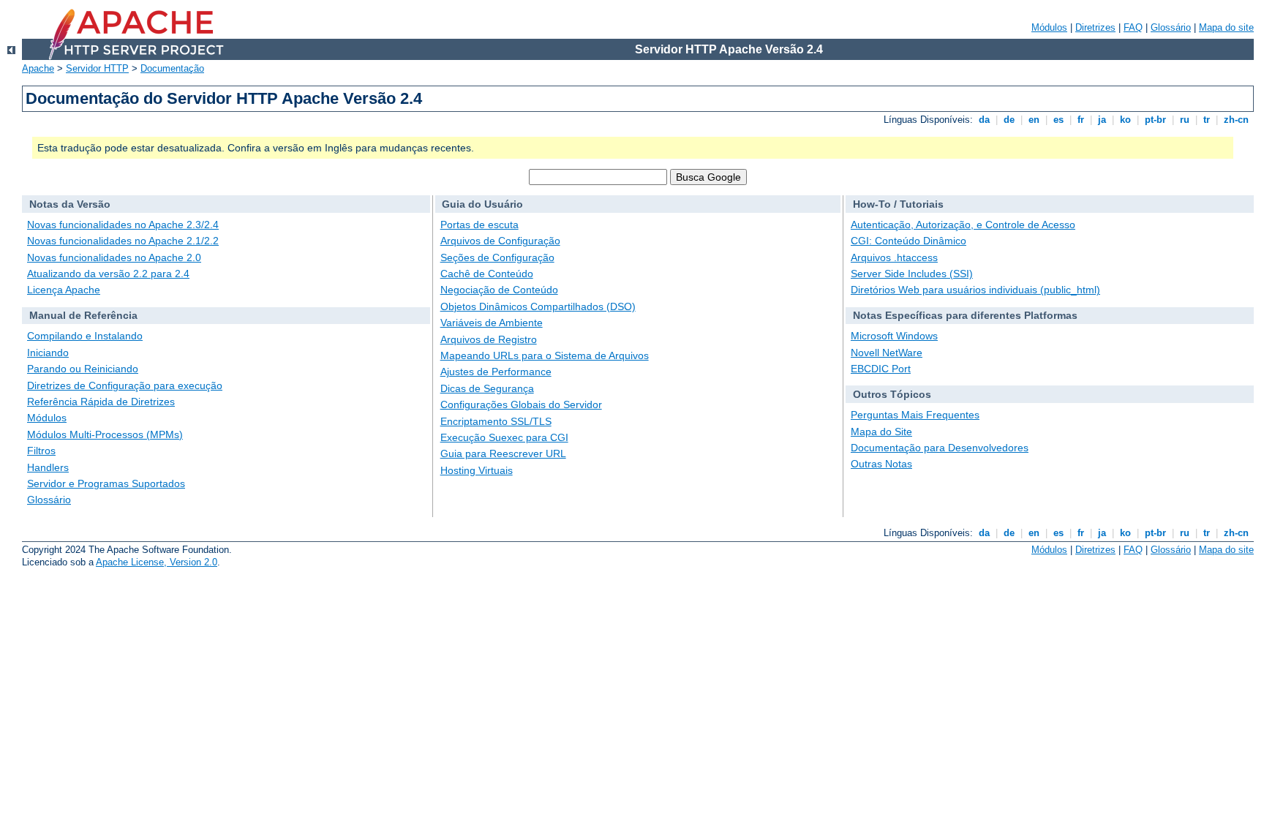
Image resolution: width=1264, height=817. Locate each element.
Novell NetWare (886, 352)
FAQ (1133, 27)
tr (1206, 119)
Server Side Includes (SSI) (912, 273)
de (1009, 119)
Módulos (1049, 27)
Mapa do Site (881, 431)
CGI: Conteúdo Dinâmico (908, 240)
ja (1102, 119)
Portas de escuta (479, 224)
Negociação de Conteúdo (499, 289)
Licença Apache (63, 289)
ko (1125, 119)
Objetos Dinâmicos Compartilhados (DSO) (538, 306)
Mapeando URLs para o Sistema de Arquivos (544, 355)
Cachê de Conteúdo (486, 273)
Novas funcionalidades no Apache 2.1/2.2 (123, 240)
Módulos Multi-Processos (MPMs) (105, 434)
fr (1081, 119)
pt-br (1155, 119)
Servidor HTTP (97, 68)
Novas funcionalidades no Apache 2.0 (114, 257)
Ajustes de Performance (496, 371)
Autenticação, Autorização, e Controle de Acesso (963, 224)
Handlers (48, 467)
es (1058, 119)
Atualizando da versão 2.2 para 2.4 (108, 273)
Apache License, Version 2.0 (156, 562)
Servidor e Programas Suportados (106, 483)
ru (1184, 119)
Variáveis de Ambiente (491, 322)
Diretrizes (1095, 27)
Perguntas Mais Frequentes (915, 415)
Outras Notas (881, 464)
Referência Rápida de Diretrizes (101, 401)
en (1034, 119)
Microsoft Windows (894, 336)
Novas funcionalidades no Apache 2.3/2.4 (123, 224)
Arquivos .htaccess (894, 257)
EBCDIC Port (881, 368)
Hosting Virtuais (476, 470)
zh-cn (1236, 119)
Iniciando (48, 352)
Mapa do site (1226, 27)
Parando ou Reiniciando (82, 368)
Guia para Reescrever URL (503, 453)
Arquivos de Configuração (500, 240)
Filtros (41, 450)
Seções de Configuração (497, 257)
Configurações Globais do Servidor (521, 404)
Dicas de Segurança (487, 388)
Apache (38, 68)
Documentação (172, 68)
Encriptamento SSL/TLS (496, 421)
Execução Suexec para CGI (504, 437)
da (984, 119)
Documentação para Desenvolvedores (939, 447)
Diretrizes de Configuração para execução (124, 385)
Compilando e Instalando (85, 336)
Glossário (1171, 27)
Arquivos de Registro (488, 339)
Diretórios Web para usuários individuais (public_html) (975, 289)
